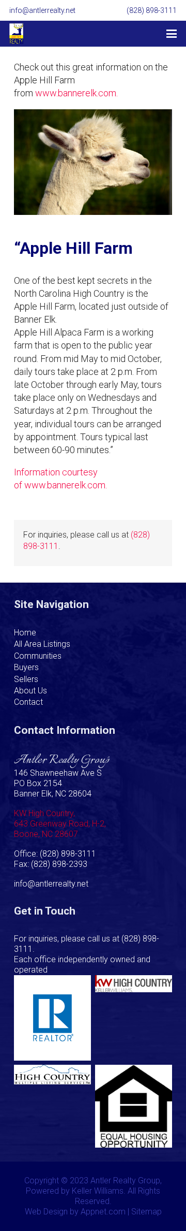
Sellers (26, 679)
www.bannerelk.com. (76, 93)
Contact (28, 702)
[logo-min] (16, 33)
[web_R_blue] (52, 1018)
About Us (30, 691)
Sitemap (146, 1211)
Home (25, 633)
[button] (171, 33)
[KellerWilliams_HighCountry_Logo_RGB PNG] (133, 1018)
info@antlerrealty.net (51, 884)
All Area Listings (42, 644)
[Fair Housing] (133, 1106)
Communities (37, 656)
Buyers (26, 667)
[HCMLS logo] (52, 1106)
